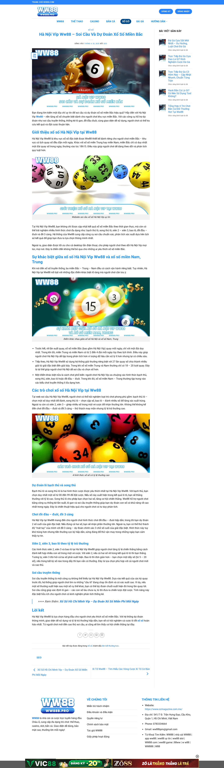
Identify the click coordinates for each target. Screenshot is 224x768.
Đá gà (140, 21)
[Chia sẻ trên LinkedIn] (102, 635)
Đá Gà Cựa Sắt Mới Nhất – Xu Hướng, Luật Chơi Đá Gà (178, 43)
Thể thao (77, 21)
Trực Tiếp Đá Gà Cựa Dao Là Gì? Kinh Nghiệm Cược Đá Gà (179, 59)
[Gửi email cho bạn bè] (91, 635)
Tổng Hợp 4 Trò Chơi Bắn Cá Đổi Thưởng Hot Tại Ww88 (179, 109)
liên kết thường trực (110, 646)
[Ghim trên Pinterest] (96, 635)
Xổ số (126, 21)
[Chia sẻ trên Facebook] (79, 635)
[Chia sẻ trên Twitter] (85, 635)
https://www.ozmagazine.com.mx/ (163, 709)
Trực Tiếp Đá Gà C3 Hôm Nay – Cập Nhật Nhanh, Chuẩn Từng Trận (179, 76)
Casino (94, 21)
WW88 (60, 21)
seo (105, 44)
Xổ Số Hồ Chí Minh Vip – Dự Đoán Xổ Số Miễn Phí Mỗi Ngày (99, 601)
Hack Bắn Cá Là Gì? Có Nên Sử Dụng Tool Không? (179, 93)
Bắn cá (110, 21)
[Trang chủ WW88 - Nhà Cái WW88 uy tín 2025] (47, 11)
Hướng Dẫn (158, 21)
